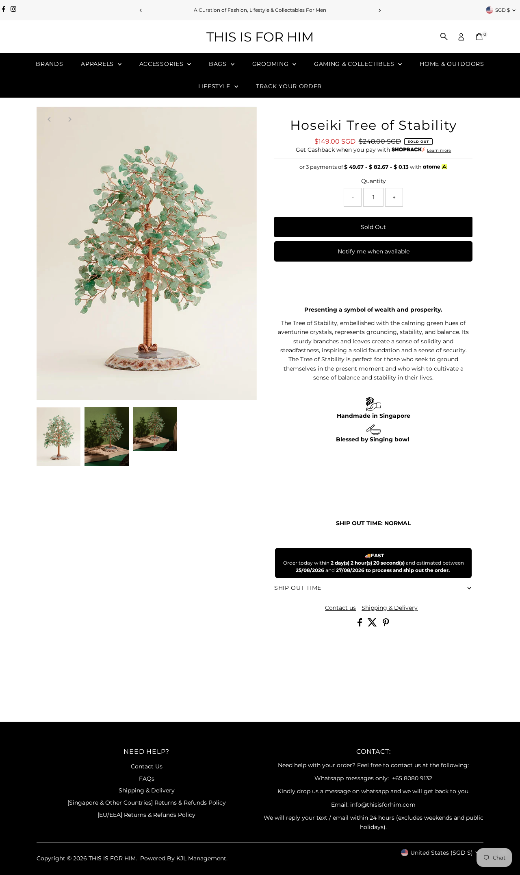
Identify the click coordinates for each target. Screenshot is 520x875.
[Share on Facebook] (361, 624)
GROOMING (271, 64)
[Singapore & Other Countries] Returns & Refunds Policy (146, 802)
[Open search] (444, 36)
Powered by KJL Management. (184, 858)
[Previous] (141, 10)
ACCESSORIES (162, 64)
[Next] (379, 10)
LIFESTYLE (215, 86)
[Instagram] (13, 10)
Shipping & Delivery (390, 608)
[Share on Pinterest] (386, 624)
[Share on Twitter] (373, 624)
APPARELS (98, 64)
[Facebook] (3, 10)
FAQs (146, 778)
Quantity (373, 181)
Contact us (340, 608)
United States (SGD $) (441, 852)
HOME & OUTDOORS (452, 64)
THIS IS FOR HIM (260, 37)
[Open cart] (479, 36)
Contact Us (146, 766)
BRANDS (49, 64)
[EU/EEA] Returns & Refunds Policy (146, 814)
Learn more (439, 150)
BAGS (219, 64)
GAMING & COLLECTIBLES (355, 64)
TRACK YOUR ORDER (289, 86)
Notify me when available (374, 251)
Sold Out (373, 227)
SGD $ (502, 10)
